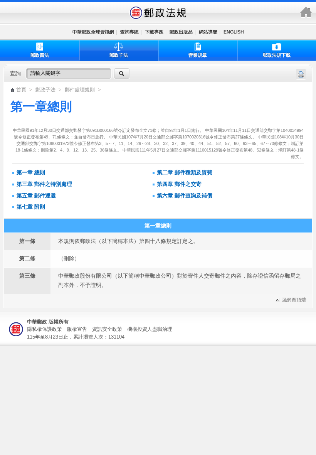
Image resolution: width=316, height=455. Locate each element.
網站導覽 (208, 32)
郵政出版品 (181, 32)
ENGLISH (234, 32)
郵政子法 (118, 55)
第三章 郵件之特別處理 (44, 184)
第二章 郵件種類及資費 (184, 172)
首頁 (21, 90)
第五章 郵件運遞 (36, 195)
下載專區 (154, 32)
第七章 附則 (31, 207)
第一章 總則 (31, 172)
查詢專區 (129, 32)
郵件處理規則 (80, 90)
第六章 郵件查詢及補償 (184, 195)
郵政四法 (39, 55)
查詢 (15, 73)
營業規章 (197, 55)
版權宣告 (77, 329)
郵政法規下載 (277, 55)
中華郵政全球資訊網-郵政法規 (158, 13)
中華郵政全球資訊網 (93, 32)
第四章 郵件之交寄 (179, 184)
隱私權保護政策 (44, 329)
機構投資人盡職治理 (149, 329)
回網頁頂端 (293, 300)
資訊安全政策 (107, 329)
